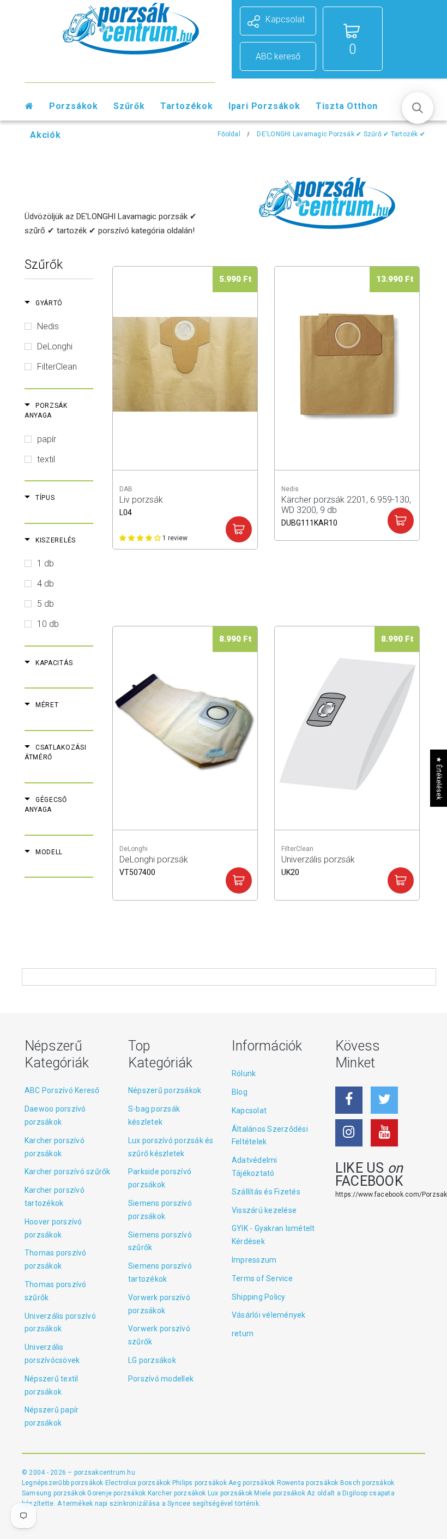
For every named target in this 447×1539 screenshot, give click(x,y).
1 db (45, 563)
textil (46, 459)
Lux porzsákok (231, 1493)
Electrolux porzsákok (138, 1483)
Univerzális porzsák (318, 864)
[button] (417, 108)
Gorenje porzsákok (117, 1493)
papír (46, 439)
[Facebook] (349, 1100)
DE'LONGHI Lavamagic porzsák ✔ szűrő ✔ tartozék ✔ (341, 134)
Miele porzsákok (280, 1493)
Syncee (178, 1503)
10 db (48, 624)
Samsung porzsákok (54, 1493)
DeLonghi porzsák (153, 864)
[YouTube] (384, 1132)
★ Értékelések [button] (439, 777)
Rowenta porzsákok (308, 1483)
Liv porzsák (141, 504)
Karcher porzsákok (178, 1493)
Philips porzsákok (200, 1483)
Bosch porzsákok (367, 1483)
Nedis (48, 326)
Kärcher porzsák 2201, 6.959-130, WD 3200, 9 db (346, 504)
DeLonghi (55, 346)
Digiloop (354, 1493)
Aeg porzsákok (252, 1483)
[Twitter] (384, 1100)
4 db (45, 583)
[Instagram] (349, 1132)
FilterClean (57, 366)
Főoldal (229, 134)
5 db (45, 604)
